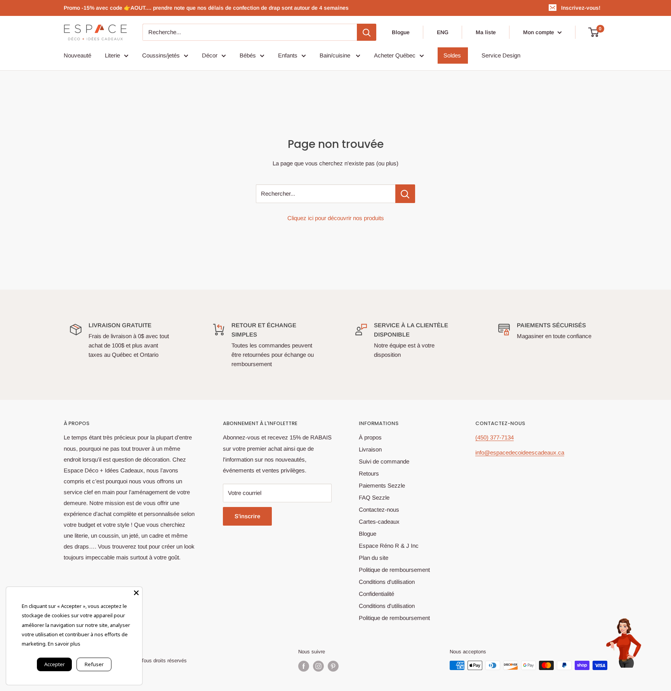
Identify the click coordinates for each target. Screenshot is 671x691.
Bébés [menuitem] (248, 55)
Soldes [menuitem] (452, 55)
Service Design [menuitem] (501, 55)
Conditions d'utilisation (387, 581)
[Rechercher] (366, 32)
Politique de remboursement (394, 569)
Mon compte (539, 32)
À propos (370, 437)
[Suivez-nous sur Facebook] (303, 666)
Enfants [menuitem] (287, 55)
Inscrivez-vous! (580, 8)
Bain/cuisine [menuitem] (336, 55)
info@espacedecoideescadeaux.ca (519, 452)
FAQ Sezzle (374, 497)
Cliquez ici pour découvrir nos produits (335, 218)
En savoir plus (64, 643)
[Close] (136, 593)
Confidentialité (376, 593)
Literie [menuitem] (112, 55)
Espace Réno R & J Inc (389, 545)
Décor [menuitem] (209, 55)
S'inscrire (247, 516)
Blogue (401, 32)
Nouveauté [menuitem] (77, 55)
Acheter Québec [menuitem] (394, 55)
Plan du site (373, 557)
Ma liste (486, 32)
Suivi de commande (384, 461)
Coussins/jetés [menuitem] (161, 55)
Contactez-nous (379, 509)
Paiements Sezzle (382, 485)
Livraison (370, 449)
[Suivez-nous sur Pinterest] (333, 666)
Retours (369, 473)
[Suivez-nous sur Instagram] (318, 666)
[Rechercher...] (405, 193)
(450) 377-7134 (494, 437)
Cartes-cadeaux (379, 521)
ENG (442, 32)
